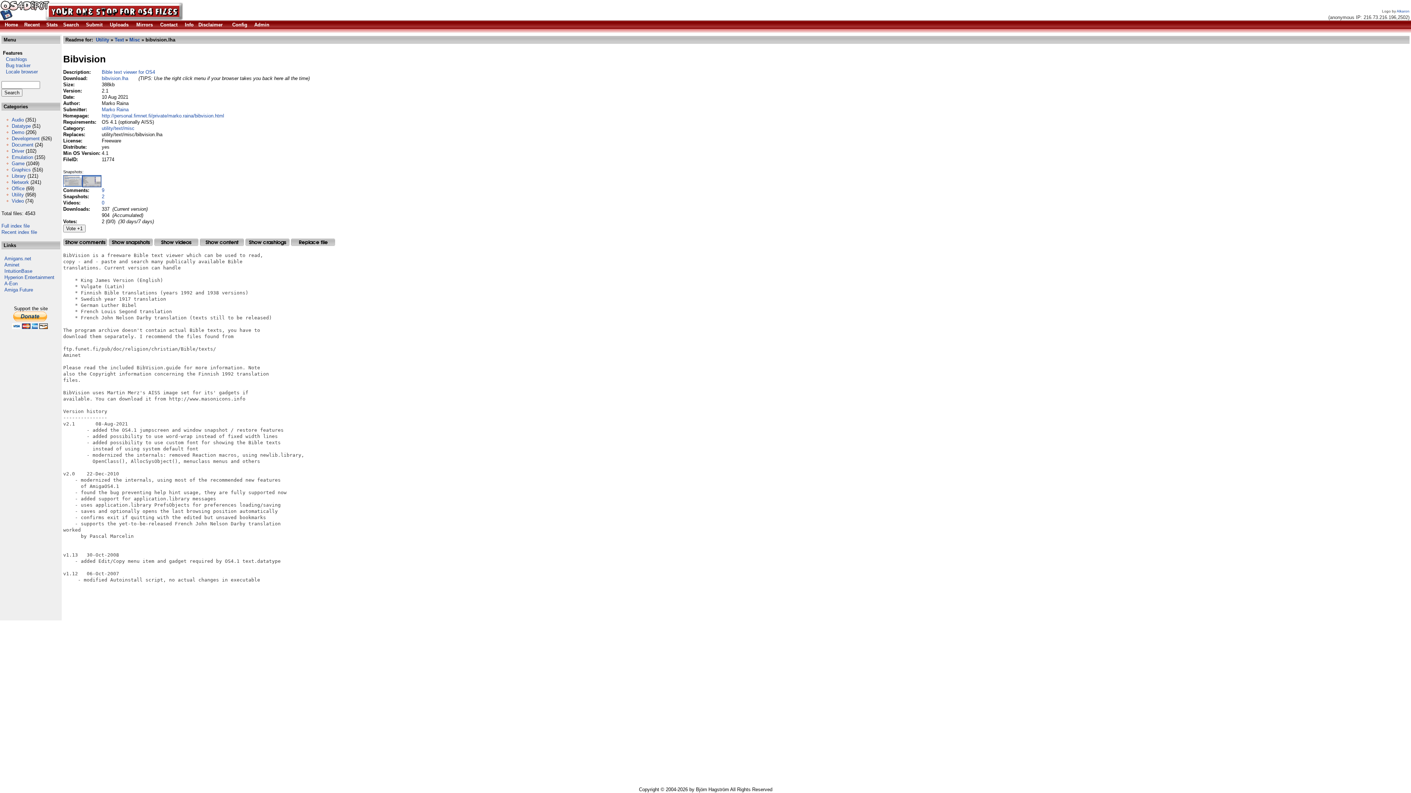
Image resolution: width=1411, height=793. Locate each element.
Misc (134, 40)
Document (22, 145)
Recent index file (19, 232)
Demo (18, 132)
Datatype (21, 126)
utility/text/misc (118, 128)
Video (18, 201)
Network (20, 182)
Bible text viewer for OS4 (128, 72)
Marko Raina (115, 109)
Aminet (11, 265)
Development (26, 138)
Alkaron (1403, 11)
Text (119, 40)
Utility (18, 195)
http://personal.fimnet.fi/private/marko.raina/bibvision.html (163, 116)
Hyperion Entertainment (29, 277)
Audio (18, 120)
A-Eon (11, 283)
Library (19, 176)
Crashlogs (14, 59)
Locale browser (19, 72)
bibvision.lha (115, 78)
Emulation (22, 157)
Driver (18, 151)
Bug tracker (15, 65)
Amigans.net (17, 258)
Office (18, 188)
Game (18, 163)
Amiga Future (18, 290)
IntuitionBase (18, 271)
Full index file (15, 226)
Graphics (21, 170)
